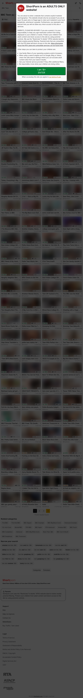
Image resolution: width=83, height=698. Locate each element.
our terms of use (55, 77)
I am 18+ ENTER (41, 71)
